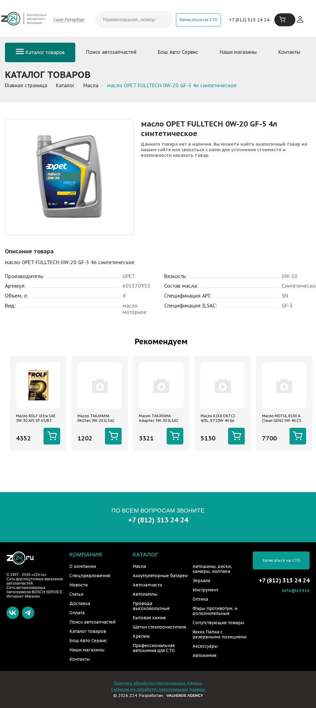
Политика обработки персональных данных (158, 683)
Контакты (289, 52)
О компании (82, 566)
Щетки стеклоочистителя (159, 627)
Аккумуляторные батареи (160, 575)
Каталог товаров (44, 52)
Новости (78, 585)
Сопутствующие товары (218, 622)
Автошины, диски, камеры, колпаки (212, 569)
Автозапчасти (147, 585)
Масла (139, 566)
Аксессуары (205, 646)
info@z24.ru (296, 590)
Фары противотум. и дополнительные (215, 611)
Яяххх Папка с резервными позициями (219, 634)
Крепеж (141, 636)
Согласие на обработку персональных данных (158, 689)
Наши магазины (238, 52)
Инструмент (205, 590)
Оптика (200, 599)
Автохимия (204, 655)
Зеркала (201, 580)
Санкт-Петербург (69, 19)
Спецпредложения (89, 575)
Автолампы (145, 594)
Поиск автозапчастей (111, 52)
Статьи (76, 594)
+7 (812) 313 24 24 (249, 20)
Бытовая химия (149, 617)
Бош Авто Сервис (178, 52)
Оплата (77, 613)
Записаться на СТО (198, 19)
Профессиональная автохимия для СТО (154, 648)
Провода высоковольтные (151, 606)
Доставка (79, 603)
